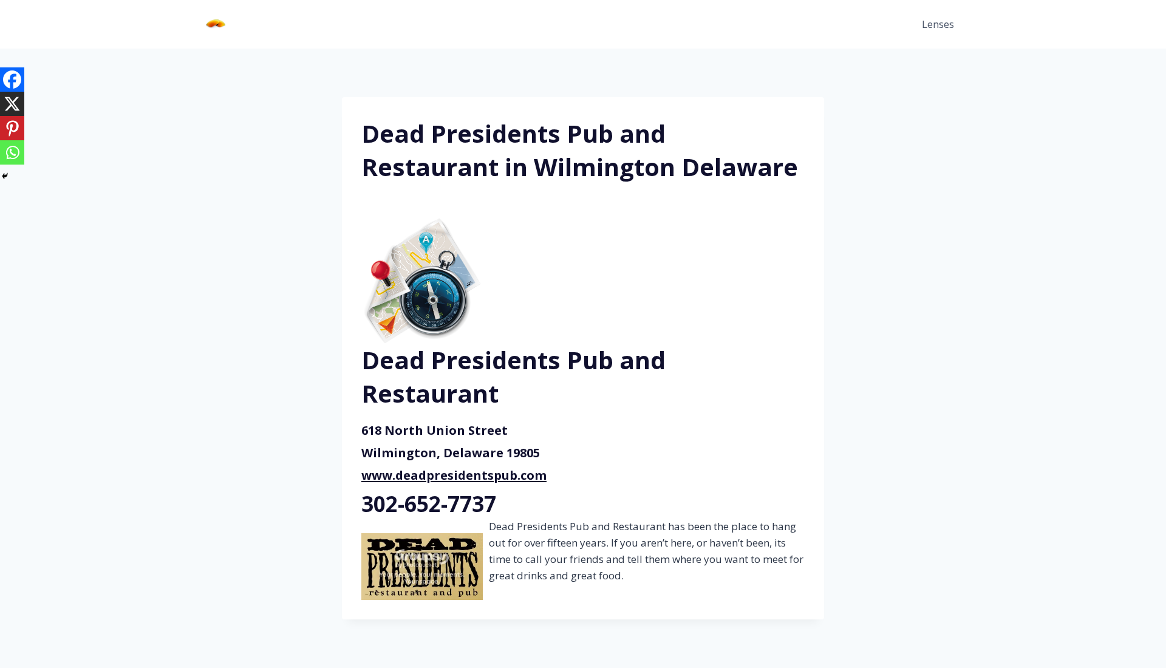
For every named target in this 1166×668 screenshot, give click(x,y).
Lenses (938, 24)
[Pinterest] (12, 128)
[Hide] (5, 176)
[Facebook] (12, 79)
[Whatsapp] (12, 152)
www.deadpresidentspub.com (454, 475)
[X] (12, 104)
